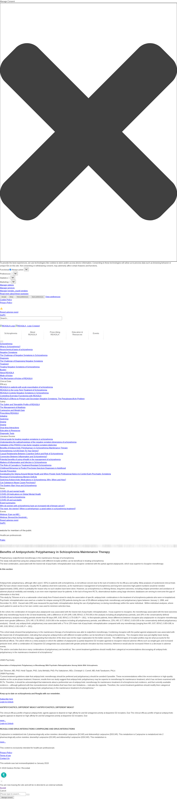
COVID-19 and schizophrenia (12, 497)
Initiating (3, 416)
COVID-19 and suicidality (11, 500)
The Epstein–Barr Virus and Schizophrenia (18, 485)
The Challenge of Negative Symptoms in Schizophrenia (23, 355)
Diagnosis (4, 358)
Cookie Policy (6, 300)
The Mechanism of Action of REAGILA (16, 378)
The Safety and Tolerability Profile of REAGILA (20, 404)
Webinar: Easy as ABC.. (10, 514)
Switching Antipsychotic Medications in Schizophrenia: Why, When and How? (33, 480)
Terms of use (5, 756)
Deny (11, 297)
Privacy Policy (6, 303)
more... (3, 721)
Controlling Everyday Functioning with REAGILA (20, 396)
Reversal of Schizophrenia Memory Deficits (18, 477)
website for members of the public (16, 530)
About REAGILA (32, 333)
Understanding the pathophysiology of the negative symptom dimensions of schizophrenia (38, 442)
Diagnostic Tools (7, 433)
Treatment (4, 364)
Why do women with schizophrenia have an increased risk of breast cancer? (32, 506)
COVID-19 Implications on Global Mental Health (20, 494)
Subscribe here (6, 699)
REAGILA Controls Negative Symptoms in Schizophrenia (24, 393)
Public (2, 540)
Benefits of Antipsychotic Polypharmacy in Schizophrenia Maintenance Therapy (34, 448)
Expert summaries (7, 503)
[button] (88, 132)
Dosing (3, 422)
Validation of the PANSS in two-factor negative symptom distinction (28, 445)
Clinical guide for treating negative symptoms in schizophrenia (26, 439)
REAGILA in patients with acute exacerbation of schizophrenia (26, 387)
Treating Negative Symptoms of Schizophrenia (20, 367)
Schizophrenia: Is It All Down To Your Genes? (19, 451)
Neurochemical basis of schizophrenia (16, 350)
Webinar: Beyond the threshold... (14, 517)
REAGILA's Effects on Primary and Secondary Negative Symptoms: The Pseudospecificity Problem (42, 399)
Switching (4, 419)
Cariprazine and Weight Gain (12, 410)
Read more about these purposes (14, 294)
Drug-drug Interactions (9, 428)
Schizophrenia (10, 333)
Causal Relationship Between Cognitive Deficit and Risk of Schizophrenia (31, 454)
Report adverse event (9, 312)
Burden (3, 370)
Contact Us (5, 758)
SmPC (3, 315)
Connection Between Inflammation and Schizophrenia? (23, 457)
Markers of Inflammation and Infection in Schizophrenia (23, 462)
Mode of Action (6, 376)
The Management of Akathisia (12, 407)
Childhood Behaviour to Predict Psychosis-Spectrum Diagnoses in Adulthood (33, 468)
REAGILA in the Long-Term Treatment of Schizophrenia (23, 390)
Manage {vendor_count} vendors (14, 291)
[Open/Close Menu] (1, 341)
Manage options (7, 285)
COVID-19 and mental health (12, 491)
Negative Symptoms (8, 352)
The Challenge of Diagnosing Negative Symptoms (21, 361)
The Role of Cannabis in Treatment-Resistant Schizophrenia (25, 465)
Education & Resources (77, 333)
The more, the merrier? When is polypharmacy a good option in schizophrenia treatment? (38, 509)
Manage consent (7, 797)
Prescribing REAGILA (55, 333)
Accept (4, 297)
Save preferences (37, 297)
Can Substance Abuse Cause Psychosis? (18, 483)
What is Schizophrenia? (10, 347)
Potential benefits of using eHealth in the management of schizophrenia (30, 459)
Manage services (7, 288)
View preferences (22, 297)
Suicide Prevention (8, 471)
